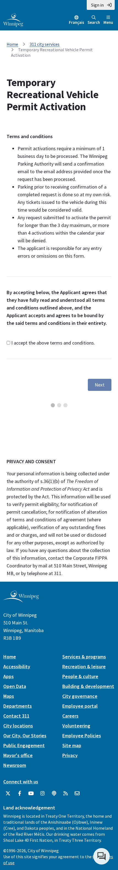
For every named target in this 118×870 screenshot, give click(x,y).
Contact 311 (16, 716)
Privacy (70, 755)
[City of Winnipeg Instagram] (42, 793)
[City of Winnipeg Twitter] (8, 793)
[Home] (13, 19)
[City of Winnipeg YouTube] (31, 793)
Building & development (88, 686)
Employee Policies (81, 735)
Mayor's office (18, 755)
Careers (70, 716)
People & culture (80, 676)
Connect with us (20, 781)
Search (94, 22)
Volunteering (76, 726)
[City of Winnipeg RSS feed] (65, 793)
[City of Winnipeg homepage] (21, 600)
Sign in (97, 5)
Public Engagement (24, 745)
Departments (17, 706)
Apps (8, 676)
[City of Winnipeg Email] (77, 793)
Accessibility (16, 666)
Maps (8, 696)
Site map (71, 745)
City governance (79, 696)
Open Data (14, 686)
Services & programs (84, 656)
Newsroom (14, 765)
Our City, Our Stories (24, 735)
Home (12, 44)
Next (100, 385)
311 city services (45, 44)
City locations (18, 726)
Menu (108, 22)
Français (76, 22)
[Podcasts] (54, 793)
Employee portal (80, 706)
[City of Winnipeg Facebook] (19, 793)
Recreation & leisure (84, 666)
